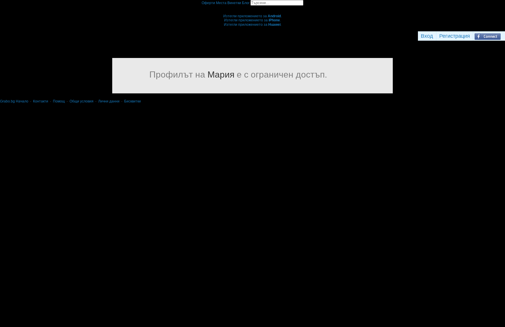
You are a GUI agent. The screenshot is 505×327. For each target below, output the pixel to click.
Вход (427, 36)
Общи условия (82, 101)
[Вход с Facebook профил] (487, 36)
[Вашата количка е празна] (252, 8)
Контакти (40, 101)
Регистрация (454, 36)
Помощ (59, 101)
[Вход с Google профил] (503, 36)
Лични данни (109, 101)
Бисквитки (132, 101)
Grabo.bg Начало (14, 101)
